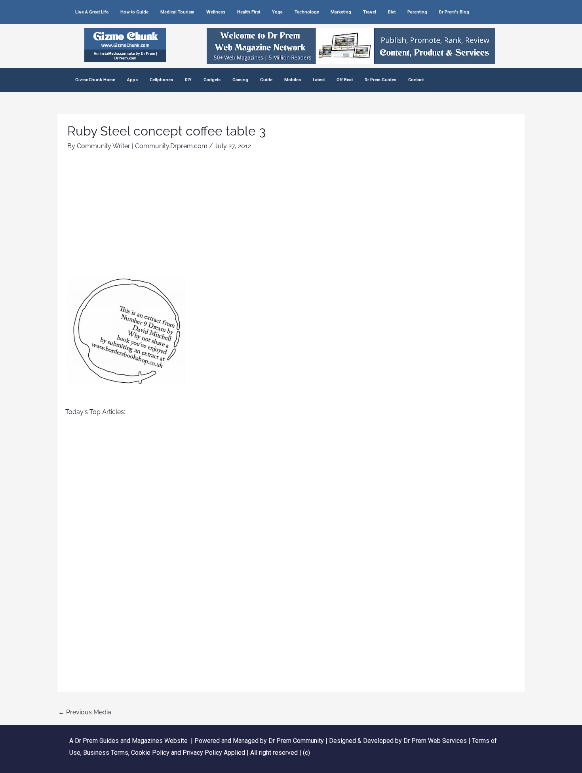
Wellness (215, 12)
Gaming (240, 79)
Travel (369, 12)
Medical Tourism (177, 12)
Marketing (341, 12)
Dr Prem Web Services (435, 740)
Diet (392, 12)
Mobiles (292, 79)
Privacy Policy (202, 752)
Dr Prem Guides (380, 79)
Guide (266, 79)
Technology (307, 12)
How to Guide (134, 12)
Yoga (277, 12)
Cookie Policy (151, 752)
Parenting (417, 12)
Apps (132, 79)
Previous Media (84, 712)
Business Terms (105, 752)
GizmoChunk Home (95, 79)
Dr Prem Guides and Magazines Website (131, 740)
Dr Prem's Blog (454, 12)
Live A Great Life (91, 12)
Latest (319, 79)
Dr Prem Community (296, 740)
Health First (248, 12)
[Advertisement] (291, 218)
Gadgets (212, 79)
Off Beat (345, 79)
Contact (416, 79)
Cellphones (161, 79)
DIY (188, 79)
